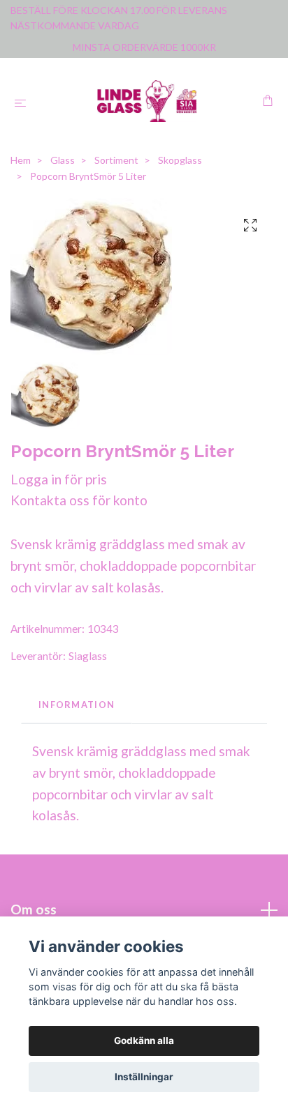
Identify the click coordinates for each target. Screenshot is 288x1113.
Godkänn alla (144, 1040)
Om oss (33, 909)
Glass (62, 160)
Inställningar (144, 1076)
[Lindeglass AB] (147, 101)
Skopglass (180, 160)
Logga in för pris (58, 479)
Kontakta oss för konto (78, 500)
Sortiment (116, 160)
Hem (20, 160)
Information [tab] (76, 704)
